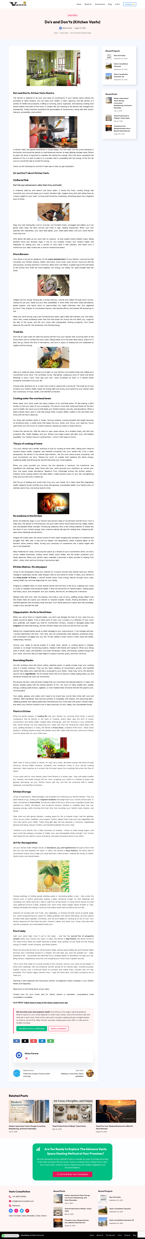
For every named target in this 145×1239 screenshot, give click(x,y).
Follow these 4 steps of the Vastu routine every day (46, 1003)
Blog (110, 4)
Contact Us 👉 (129, 4)
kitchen (20, 98)
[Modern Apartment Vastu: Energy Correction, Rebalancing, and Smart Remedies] (109, 100)
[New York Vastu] (109, 57)
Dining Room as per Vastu (38, 989)
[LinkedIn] (42, 1041)
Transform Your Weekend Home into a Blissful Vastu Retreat (122, 128)
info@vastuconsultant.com (23, 1201)
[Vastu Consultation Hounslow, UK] (109, 76)
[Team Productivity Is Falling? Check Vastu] (109, 118)
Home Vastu (72, 15)
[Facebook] (16, 1041)
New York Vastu (119, 55)
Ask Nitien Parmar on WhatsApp (31, 1029)
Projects (127, 1235)
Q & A (117, 4)
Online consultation (58, 1029)
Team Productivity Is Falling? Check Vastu (69, 1126)
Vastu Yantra (41, 1216)
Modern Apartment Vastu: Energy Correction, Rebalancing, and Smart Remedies (77, 1197)
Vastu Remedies (28, 1216)
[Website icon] (26, 1058)
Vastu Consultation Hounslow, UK (121, 1220)
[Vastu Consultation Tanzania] (109, 66)
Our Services (100, 4)
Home (79, 4)
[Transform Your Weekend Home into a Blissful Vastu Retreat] (109, 128)
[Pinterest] (33, 1041)
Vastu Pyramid (14, 1216)
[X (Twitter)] (25, 1041)
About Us (88, 4)
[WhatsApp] (50, 1041)
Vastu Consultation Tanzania (120, 1209)
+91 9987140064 (19, 1196)
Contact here (18, 994)
